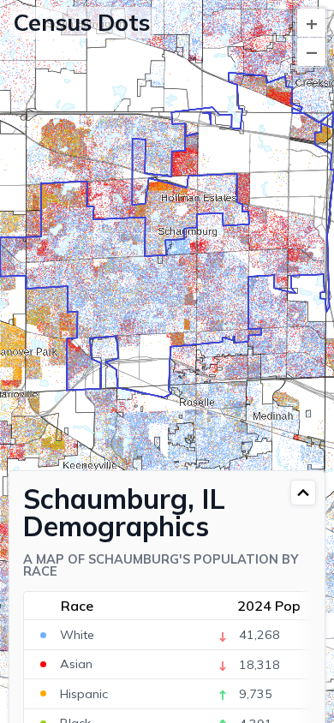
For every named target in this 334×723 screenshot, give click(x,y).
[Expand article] (303, 492)
